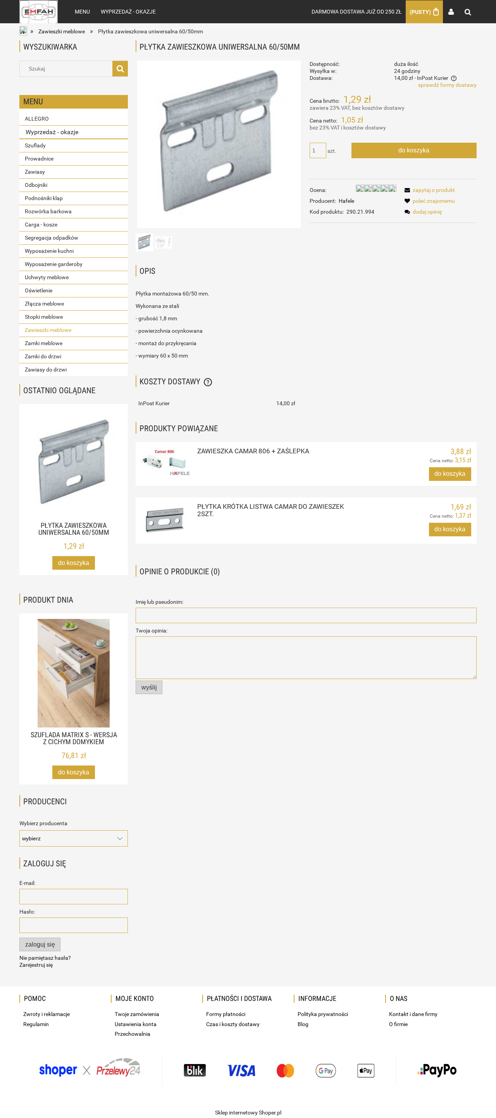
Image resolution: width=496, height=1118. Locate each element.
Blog (303, 1024)
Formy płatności (225, 1014)
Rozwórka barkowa (48, 211)
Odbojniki (36, 185)
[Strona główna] (38, 11)
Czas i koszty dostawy (233, 1024)
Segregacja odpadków (51, 238)
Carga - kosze (41, 224)
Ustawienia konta (136, 1024)
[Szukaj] (120, 68)
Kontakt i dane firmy (413, 1014)
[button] (428, 190)
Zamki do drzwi (43, 356)
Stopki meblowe (44, 317)
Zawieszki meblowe (48, 330)
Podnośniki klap (44, 198)
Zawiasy (35, 172)
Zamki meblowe (43, 343)
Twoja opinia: (151, 630)
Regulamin (36, 1024)
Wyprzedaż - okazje (52, 132)
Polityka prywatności (323, 1014)
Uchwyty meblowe (47, 277)
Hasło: (27, 912)
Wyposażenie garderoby (54, 264)
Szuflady (35, 145)
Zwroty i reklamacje (46, 1014)
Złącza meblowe (44, 304)
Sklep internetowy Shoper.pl (248, 1112)
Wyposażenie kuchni (49, 251)
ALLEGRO (37, 119)
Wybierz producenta (43, 823)
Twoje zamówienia (137, 1014)
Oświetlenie (38, 290)
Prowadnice (39, 159)
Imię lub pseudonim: (159, 602)
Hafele (346, 201)
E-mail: (27, 883)
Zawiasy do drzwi (46, 369)
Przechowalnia (132, 1034)
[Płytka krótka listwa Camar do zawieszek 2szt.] (165, 520)
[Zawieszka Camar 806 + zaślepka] (165, 462)
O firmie (398, 1024)
